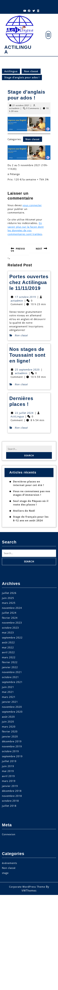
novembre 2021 (12, 672)
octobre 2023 (10, 627)
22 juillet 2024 (24, 412)
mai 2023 (8, 632)
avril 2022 (8, 652)
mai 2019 (8, 771)
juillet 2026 (9, 593)
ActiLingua (17, 416)
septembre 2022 (12, 637)
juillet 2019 (9, 761)
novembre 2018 (12, 795)
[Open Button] (48, 35)
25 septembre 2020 (27, 369)
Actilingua (17, 50)
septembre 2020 (12, 711)
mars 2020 (8, 726)
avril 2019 (8, 776)
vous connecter (32, 205)
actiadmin (14, 108)
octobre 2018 (10, 800)
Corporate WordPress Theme (27, 886)
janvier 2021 (10, 701)
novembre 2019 (12, 746)
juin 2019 (8, 766)
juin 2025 (8, 598)
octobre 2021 (10, 677)
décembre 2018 (12, 790)
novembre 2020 (12, 706)
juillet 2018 (9, 805)
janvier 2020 (10, 736)
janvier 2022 (10, 667)
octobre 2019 (10, 751)
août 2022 (8, 642)
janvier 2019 (10, 786)
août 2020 (8, 716)
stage (5, 873)
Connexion (8, 834)
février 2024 (10, 617)
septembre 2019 (12, 756)
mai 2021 (8, 691)
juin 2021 (8, 687)
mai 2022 (8, 647)
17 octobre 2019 (25, 296)
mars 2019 (8, 781)
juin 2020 (8, 721)
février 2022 (10, 662)
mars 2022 (8, 657)
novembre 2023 (12, 622)
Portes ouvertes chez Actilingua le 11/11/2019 (28, 282)
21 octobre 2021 (20, 105)
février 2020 (10, 731)
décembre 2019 (12, 741)
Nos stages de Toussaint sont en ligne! (27, 355)
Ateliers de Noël (24, 510)
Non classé (31, 71)
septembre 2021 (12, 682)
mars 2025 (8, 602)
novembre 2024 (12, 607)
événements (9, 863)
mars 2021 (8, 696)
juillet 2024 (9, 612)
